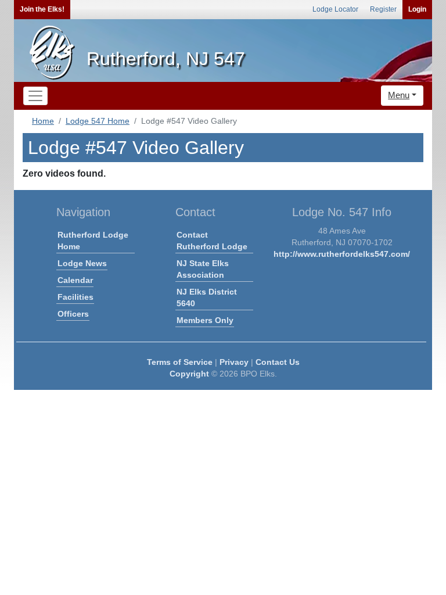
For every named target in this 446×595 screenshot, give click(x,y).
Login (417, 9)
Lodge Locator (335, 9)
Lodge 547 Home (98, 121)
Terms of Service (180, 362)
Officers (73, 313)
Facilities (75, 297)
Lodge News (82, 263)
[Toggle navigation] (35, 96)
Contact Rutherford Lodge (212, 240)
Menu (398, 95)
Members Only (205, 320)
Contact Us (278, 362)
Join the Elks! (42, 9)
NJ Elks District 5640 (207, 297)
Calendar (75, 280)
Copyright (189, 373)
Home (43, 121)
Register (383, 9)
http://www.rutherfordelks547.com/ (342, 254)
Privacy (234, 362)
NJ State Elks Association (203, 269)
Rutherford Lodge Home (92, 240)
